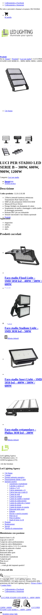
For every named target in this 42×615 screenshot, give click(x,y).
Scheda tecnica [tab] (10, 184)
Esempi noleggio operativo (14, 477)
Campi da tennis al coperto (19, 507)
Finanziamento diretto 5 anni (15, 479)
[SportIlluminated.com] (17, 38)
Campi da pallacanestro (17, 501)
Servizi (7, 526)
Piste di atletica (14, 518)
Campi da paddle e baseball (19, 499)
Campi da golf (14, 494)
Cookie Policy (6, 585)
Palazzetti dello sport (16, 509)
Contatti (7, 475)
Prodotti (3, 57)
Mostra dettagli (13, 338)
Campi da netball (15, 496)
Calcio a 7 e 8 (14, 488)
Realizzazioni (10, 524)
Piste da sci (13, 516)
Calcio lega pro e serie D (18, 492)
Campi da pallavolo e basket (19, 503)
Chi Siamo (8, 473)
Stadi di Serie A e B (16, 520)
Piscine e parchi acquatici (18, 514)
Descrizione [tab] (9, 181)
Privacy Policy (36, 583)
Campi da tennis (15, 505)
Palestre (12, 511)
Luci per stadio (13, 177)
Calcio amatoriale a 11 (17, 490)
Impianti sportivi (11, 482)
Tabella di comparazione (14, 528)
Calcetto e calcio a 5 (16, 486)
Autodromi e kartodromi (18, 484)
